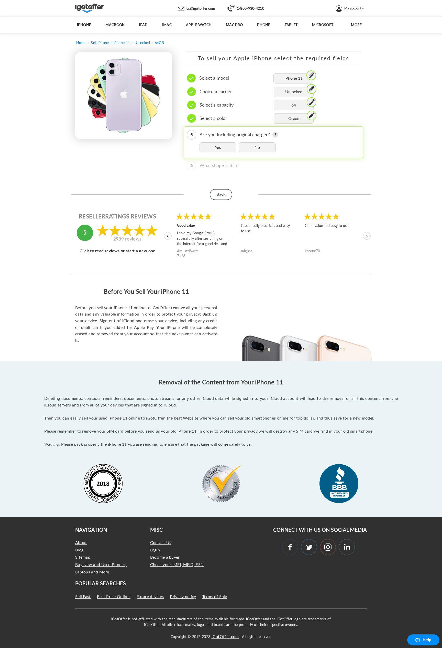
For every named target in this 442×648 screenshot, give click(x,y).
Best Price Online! (113, 597)
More (356, 25)
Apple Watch (199, 25)
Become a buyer (165, 557)
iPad (143, 25)
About (81, 543)
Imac (167, 25)
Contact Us (160, 543)
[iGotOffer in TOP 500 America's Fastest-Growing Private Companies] (103, 484)
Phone (263, 25)
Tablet (291, 25)
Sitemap (82, 557)
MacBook (115, 25)
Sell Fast (83, 597)
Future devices (150, 597)
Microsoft (323, 25)
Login (155, 550)
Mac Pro (234, 25)
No (257, 147)
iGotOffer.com (225, 637)
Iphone (84, 25)
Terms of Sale (214, 597)
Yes (218, 147)
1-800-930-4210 (250, 9)
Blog (79, 550)
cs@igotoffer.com (200, 9)
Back (220, 194)
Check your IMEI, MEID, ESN (177, 565)
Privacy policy (183, 597)
